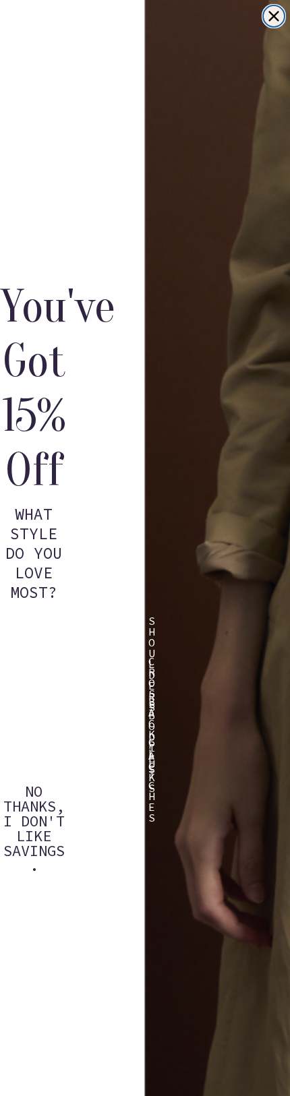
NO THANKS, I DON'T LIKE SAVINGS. (34, 801)
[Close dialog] (274, 16)
